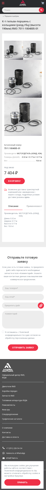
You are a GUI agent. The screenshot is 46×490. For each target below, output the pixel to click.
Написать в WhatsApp (15, 453)
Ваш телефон (11, 288)
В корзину (14, 181)
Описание (13, 206)
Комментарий (11, 313)
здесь (27, 197)
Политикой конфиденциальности (18, 470)
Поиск (41, 10)
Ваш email (10, 297)
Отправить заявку (23, 347)
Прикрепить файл (12, 305)
